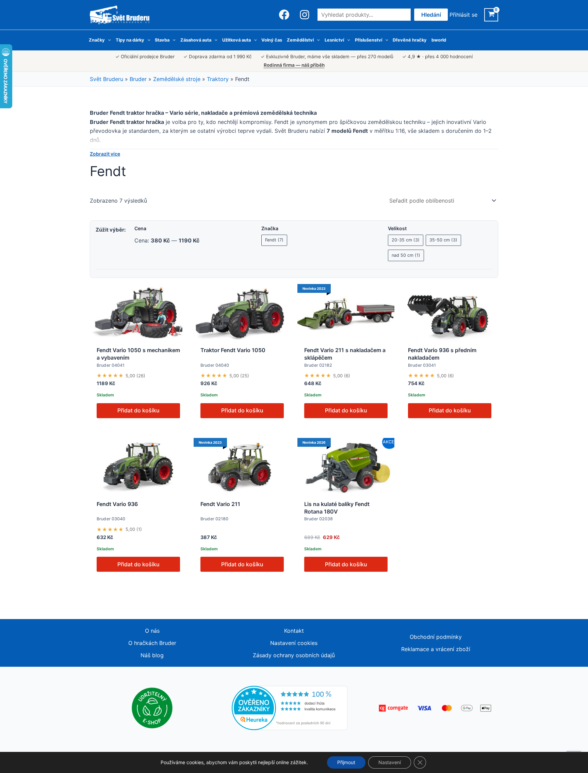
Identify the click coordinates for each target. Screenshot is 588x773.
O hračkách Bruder (152, 643)
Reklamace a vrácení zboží (435, 649)
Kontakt (294, 630)
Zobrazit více (105, 154)
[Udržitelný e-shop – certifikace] (152, 707)
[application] (108, 40)
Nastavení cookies (293, 643)
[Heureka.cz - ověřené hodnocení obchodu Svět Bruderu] (289, 707)
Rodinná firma (294, 65)
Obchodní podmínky (436, 636)
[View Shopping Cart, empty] (491, 14)
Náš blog (152, 655)
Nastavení (389, 762)
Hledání (431, 14)
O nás (152, 630)
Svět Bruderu (106, 79)
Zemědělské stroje (176, 79)
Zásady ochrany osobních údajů (294, 655)
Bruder (138, 79)
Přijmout (346, 762)
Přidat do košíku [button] (138, 410)
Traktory (218, 79)
